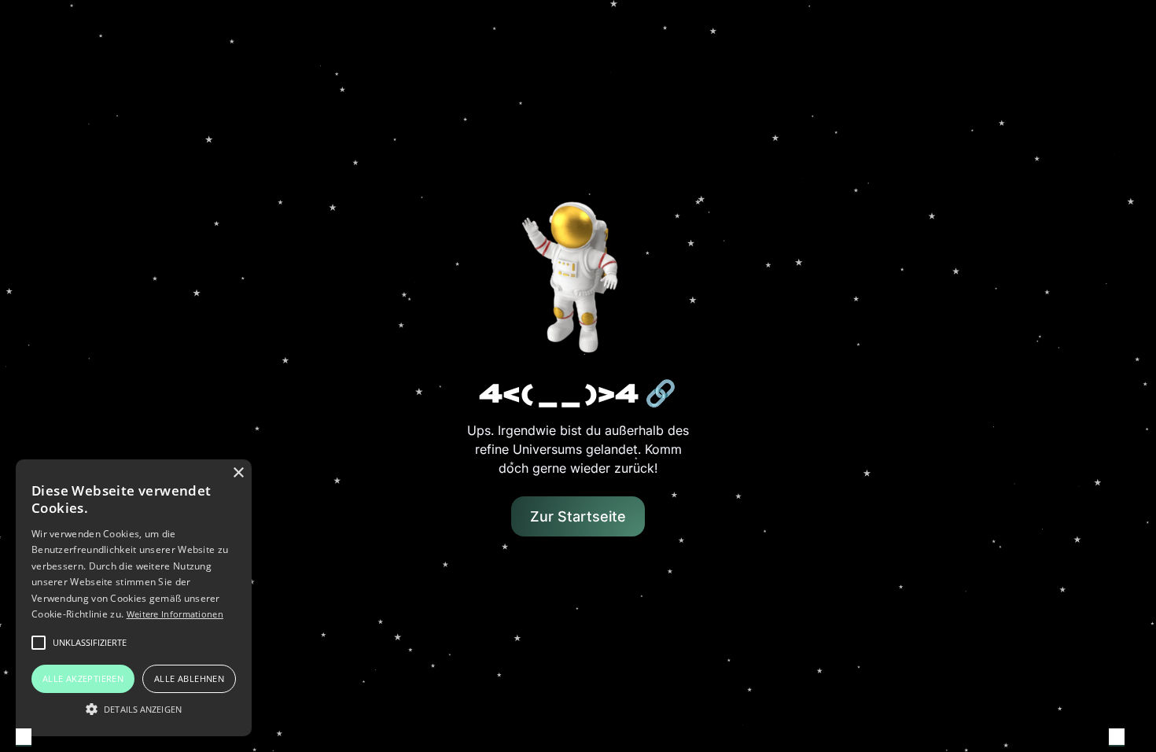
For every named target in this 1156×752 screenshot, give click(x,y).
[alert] (134, 597)
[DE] (23, 738)
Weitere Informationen (175, 614)
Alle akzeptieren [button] (82, 678)
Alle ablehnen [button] (189, 678)
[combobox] (23, 737)
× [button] (238, 473)
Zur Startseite (578, 516)
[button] (133, 709)
